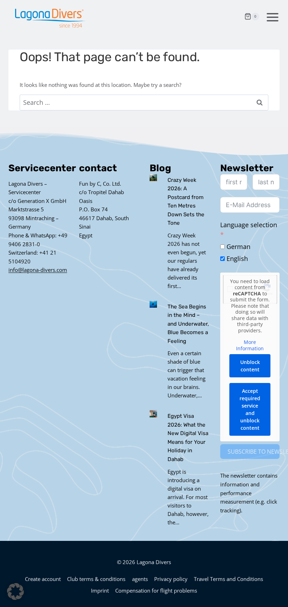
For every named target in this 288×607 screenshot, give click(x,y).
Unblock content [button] (250, 366)
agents (140, 578)
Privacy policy (171, 578)
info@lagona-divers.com (37, 269)
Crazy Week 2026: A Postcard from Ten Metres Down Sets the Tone (186, 201)
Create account (43, 578)
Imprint (100, 590)
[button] (15, 591)
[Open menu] (271, 16)
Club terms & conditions (96, 578)
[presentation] (153, 177)
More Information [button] (250, 345)
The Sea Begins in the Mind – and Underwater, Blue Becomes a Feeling (188, 324)
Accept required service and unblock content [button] (250, 409)
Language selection (248, 225)
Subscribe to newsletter (254, 451)
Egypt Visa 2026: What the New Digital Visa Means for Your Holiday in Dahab (188, 437)
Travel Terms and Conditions (228, 578)
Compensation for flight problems (156, 590)
